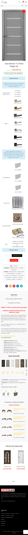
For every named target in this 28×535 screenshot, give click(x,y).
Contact (3, 525)
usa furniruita (8, 277)
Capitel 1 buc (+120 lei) (18, 241)
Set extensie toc (6, 177)
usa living (8, 279)
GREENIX (14, 533)
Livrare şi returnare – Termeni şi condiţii (9, 513)
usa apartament (10, 273)
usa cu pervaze (13, 275)
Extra (6, 244)
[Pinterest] (14, 286)
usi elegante (19, 279)
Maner (6, 123)
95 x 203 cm (18, 96)
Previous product (22, 5)
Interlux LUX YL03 (21, 466)
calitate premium (12, 271)
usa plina (13, 279)
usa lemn (20, 277)
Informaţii (3, 521)
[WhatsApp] (21, 286)
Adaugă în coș (17, 255)
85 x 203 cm (18, 94)
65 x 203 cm (18, 90)
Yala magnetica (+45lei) (18, 246)
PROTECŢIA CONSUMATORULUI (8, 501)
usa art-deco (18, 273)
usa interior (14, 277)
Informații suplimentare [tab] (14, 299)
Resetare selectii (14, 78)
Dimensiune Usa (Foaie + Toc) (6, 93)
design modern (20, 271)
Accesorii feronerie (6, 226)
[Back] (2, 5)
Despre (2, 519)
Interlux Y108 (7, 466)
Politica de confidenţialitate (7, 517)
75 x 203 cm (18, 92)
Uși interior (20, 267)
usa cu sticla (20, 275)
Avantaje (3, 523)
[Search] (20, 2)
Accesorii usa (6, 203)
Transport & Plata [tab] (14, 303)
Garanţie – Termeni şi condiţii (7, 515)
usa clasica (6, 275)
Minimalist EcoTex (13, 267)
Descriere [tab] (14, 295)
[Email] (10, 286)
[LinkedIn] (17, 286)
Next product (26, 5)
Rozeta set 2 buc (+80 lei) (18, 244)
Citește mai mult (7, 468)
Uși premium (14, 269)
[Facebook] (6, 286)
